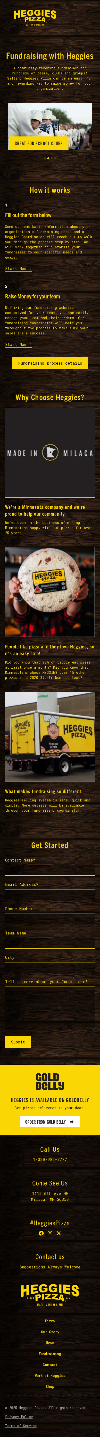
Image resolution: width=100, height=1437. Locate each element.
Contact (50, 1364)
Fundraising (50, 1353)
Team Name (15, 932)
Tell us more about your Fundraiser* (46, 981)
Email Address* (21, 884)
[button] (89, 18)
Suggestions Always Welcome (50, 1266)
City (10, 957)
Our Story (50, 1331)
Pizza (50, 1321)
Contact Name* (20, 859)
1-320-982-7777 (50, 1159)
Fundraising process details (50, 363)
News (50, 1342)
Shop (50, 1386)
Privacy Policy (19, 1416)
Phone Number (19, 908)
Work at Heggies (50, 1375)
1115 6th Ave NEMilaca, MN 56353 (50, 1196)
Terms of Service (21, 1425)
